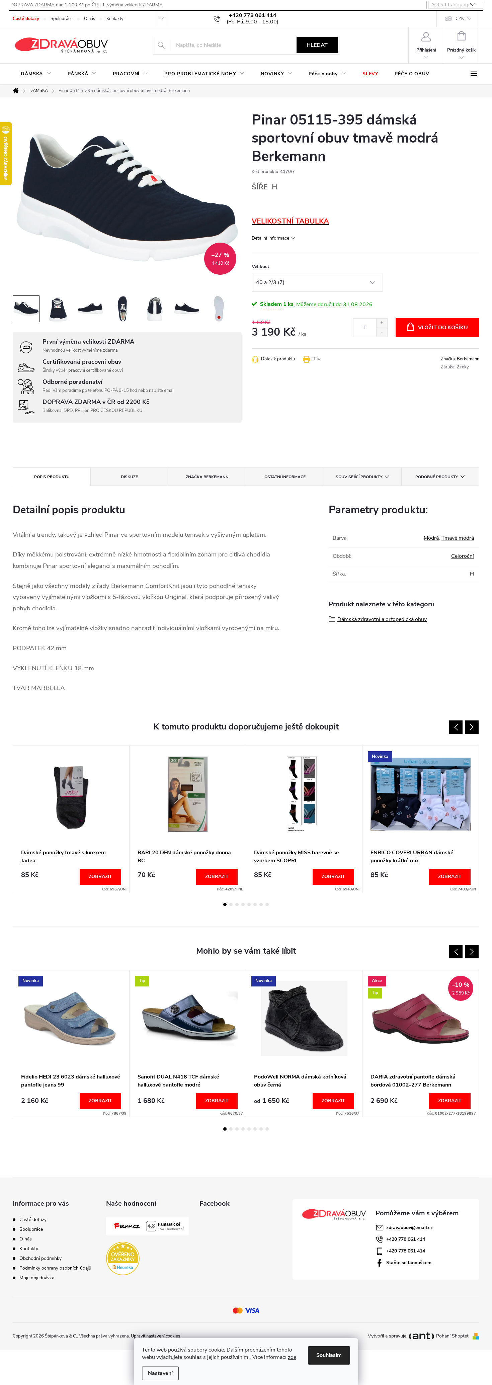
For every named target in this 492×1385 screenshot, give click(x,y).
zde (292, 1357)
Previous (456, 727)
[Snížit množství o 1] (381, 332)
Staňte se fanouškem (408, 1263)
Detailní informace (270, 238)
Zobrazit (100, 876)
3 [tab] (237, 904)
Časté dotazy (26, 19)
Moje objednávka (36, 1278)
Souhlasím (329, 1355)
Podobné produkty (436, 477)
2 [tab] (231, 904)
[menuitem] (36, 74)
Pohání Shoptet (453, 1336)
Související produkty (359, 477)
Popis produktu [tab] (52, 477)
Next (472, 727)
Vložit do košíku (443, 327)
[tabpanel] (71, 819)
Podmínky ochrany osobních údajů (55, 1268)
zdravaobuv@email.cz (409, 1227)
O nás (89, 19)
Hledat (317, 45)
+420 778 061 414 (405, 1239)
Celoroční (462, 556)
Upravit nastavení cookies (155, 1336)
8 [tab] (267, 904)
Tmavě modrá (457, 538)
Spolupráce (62, 19)
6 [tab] (255, 904)
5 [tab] (249, 904)
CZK (460, 19)
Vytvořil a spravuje (387, 1336)
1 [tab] (225, 904)
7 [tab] (261, 904)
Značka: (460, 359)
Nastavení (160, 1373)
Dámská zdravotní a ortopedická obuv (382, 619)
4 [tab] (243, 904)
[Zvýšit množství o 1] (381, 323)
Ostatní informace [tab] (285, 477)
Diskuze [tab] (129, 477)
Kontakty (115, 19)
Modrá (431, 538)
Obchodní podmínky (40, 1258)
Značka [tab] (207, 477)
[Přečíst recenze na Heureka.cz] (123, 1258)
